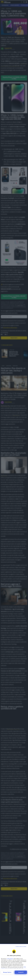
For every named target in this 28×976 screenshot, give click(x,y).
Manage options (7, 972)
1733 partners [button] (10, 958)
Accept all (20, 972)
